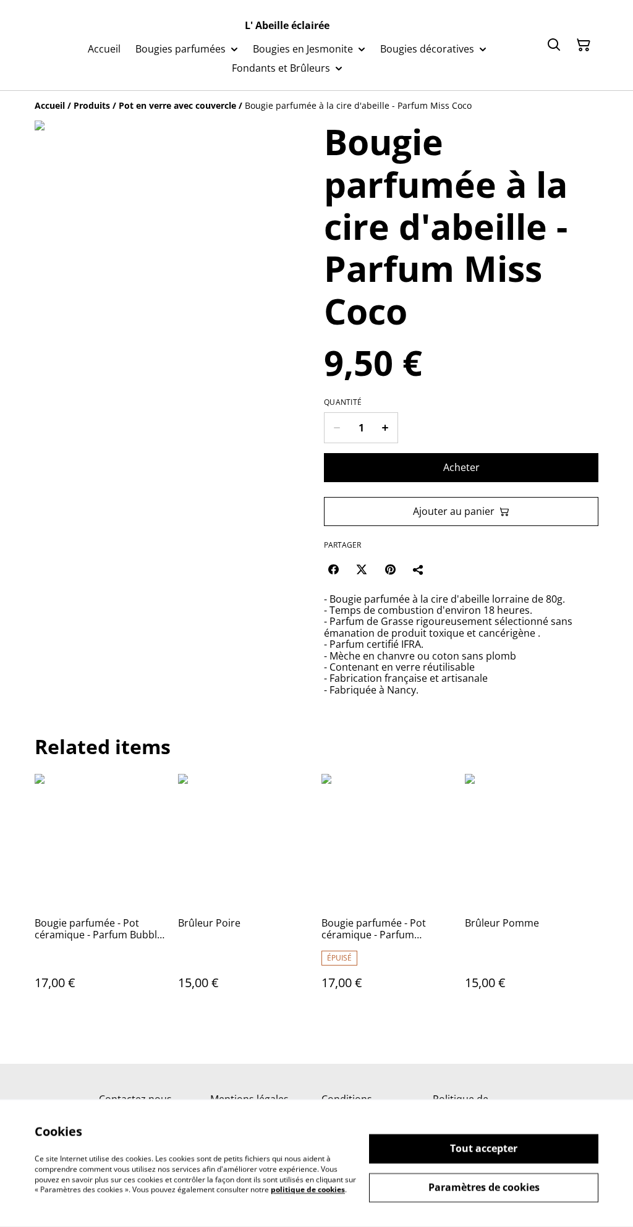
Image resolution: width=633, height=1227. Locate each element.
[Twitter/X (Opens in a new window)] (361, 569)
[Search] (554, 45)
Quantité (343, 402)
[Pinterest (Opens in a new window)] (390, 569)
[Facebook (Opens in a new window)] (333, 569)
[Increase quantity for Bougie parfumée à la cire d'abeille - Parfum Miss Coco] (385, 427)
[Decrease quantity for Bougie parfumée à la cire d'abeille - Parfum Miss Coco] (336, 427)
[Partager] (418, 569)
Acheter (461, 467)
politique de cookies (308, 1189)
